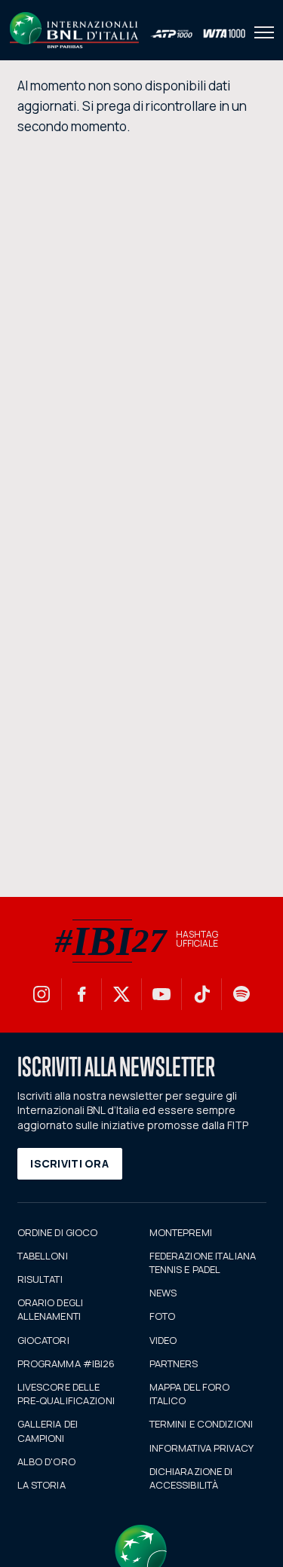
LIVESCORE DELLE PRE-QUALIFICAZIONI (66, 1393)
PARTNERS (173, 1363)
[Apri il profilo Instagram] (41, 994)
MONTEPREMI (180, 1232)
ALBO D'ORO (46, 1461)
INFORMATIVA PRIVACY (201, 1448)
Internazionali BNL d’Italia (74, 30)
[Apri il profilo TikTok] (201, 994)
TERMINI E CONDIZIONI (201, 1424)
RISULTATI (40, 1279)
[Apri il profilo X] (121, 994)
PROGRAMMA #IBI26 (66, 1363)
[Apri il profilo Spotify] (241, 994)
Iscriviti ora (69, 1163)
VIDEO (163, 1340)
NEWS (163, 1292)
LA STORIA (41, 1485)
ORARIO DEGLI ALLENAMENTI (50, 1309)
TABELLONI (42, 1255)
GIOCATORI (43, 1340)
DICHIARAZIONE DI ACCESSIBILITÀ (191, 1478)
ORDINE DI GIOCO (57, 1232)
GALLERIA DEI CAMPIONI (47, 1430)
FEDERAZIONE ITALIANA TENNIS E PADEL (203, 1262)
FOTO (162, 1316)
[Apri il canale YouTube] (161, 994)
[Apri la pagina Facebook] (81, 994)
